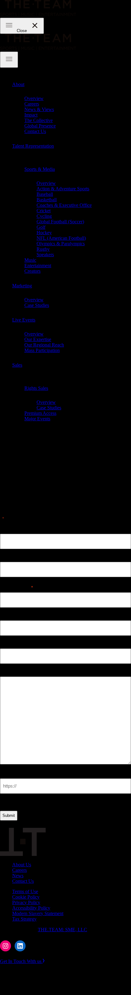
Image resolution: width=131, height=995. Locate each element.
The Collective (38, 120)
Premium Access (40, 413)
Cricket (44, 210)
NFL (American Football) (61, 238)
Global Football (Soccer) (60, 221)
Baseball (45, 194)
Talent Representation (33, 146)
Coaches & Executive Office (64, 205)
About (18, 84)
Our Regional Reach (44, 344)
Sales (17, 365)
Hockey (44, 232)
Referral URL (14, 773)
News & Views (39, 109)
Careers (31, 103)
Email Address (16, 587)
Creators (32, 271)
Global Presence (40, 125)
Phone (6, 615)
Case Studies (36, 305)
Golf (41, 227)
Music (30, 260)
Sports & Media (39, 169)
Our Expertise (37, 339)
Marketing (22, 285)
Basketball (47, 199)
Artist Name (12, 528)
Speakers (45, 254)
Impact (30, 114)
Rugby (43, 249)
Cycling (44, 216)
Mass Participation (42, 350)
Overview (34, 98)
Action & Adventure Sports (63, 188)
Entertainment (37, 265)
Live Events (23, 319)
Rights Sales (36, 388)
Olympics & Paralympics (61, 243)
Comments (11, 671)
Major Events (37, 418)
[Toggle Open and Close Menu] (9, 60)
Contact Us (35, 131)
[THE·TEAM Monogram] (23, 854)
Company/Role (15, 643)
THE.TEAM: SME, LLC (62, 929)
